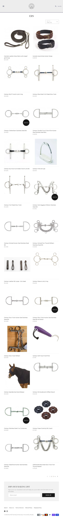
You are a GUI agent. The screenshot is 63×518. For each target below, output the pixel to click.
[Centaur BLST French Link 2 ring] (17, 77)
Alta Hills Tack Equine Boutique (15, 514)
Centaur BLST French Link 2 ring (13, 94)
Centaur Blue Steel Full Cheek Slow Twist (44, 94)
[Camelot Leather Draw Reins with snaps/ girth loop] (17, 39)
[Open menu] (3, 6)
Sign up (48, 495)
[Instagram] (7, 511)
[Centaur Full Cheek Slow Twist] (17, 188)
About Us (11, 507)
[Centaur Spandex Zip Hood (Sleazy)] (17, 375)
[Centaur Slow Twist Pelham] (17, 339)
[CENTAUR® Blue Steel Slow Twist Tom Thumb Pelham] (46, 448)
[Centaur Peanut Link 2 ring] (46, 264)
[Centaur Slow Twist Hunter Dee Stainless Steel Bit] (17, 301)
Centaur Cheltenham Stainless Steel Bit (15, 130)
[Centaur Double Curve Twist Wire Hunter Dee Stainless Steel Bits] (46, 114)
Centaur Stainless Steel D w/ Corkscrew (15, 428)
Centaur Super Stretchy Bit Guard (42, 428)
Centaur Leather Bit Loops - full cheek (15, 281)
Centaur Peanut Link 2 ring (40, 281)
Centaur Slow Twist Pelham (12, 356)
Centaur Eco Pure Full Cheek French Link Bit (17, 168)
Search (5, 507)
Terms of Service (20, 507)
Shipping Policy (38, 507)
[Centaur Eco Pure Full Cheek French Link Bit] (17, 152)
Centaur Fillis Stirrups (39, 168)
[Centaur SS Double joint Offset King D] (46, 375)
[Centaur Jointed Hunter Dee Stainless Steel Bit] (17, 226)
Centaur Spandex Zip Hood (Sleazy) (14, 392)
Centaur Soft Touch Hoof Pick (41, 356)
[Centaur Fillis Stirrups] (46, 152)
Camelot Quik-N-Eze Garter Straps (42, 56)
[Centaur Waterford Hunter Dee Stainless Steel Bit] (17, 448)
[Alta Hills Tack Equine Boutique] (31, 6)
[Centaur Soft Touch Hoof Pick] (46, 339)
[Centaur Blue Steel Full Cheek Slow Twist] (46, 77)
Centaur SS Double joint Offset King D (44, 392)
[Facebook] (4, 511)
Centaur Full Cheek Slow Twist (12, 205)
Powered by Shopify (29, 514)
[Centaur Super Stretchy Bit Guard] (46, 411)
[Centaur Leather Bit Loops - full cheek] (17, 264)
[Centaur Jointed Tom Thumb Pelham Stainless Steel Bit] (46, 226)
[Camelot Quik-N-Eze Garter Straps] (46, 39)
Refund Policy (28, 507)
